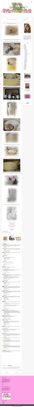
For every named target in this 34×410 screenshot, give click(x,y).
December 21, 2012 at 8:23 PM (6, 299)
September (26, 61)
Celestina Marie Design (6, 21)
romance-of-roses (5, 309)
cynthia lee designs (5, 290)
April (25, 64)
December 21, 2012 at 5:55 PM (6, 284)
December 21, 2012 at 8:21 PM (6, 294)
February (25, 65)
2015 (24, 46)
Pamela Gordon (5, 285)
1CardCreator (5, 244)
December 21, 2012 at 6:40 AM (6, 250)
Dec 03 (26, 59)
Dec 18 (26, 55)
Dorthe (4, 273)
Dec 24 (26, 51)
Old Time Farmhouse (12, 226)
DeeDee (4, 325)
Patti (4, 300)
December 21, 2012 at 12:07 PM (7, 272)
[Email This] (5, 231)
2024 (24, 44)
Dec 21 (26, 53)
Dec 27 (26, 50)
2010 (24, 67)
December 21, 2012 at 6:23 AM (6, 246)
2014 (24, 47)
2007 (24, 69)
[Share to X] (6, 231)
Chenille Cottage (5, 280)
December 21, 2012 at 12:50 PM (7, 279)
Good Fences (12, 240)
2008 (24, 68)
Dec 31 (26, 49)
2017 (24, 45)
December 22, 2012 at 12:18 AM (7, 324)
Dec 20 (26, 54)
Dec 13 (26, 56)
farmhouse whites (10, 21)
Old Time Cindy (5, 328)
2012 (24, 48)
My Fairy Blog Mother (18, 406)
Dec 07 (26, 58)
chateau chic (5, 295)
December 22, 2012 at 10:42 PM (7, 338)
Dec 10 (26, 57)
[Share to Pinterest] (7, 231)
